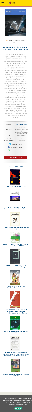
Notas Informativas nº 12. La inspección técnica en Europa (16, 266)
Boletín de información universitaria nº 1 (15, 332)
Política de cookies (21, 405)
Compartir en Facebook (17, 147)
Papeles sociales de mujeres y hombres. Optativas (16, 187)
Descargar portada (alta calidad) (16, 41)
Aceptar (18, 408)
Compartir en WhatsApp (16, 150)
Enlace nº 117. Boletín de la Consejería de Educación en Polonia (16, 208)
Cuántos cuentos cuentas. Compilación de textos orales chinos (15, 287)
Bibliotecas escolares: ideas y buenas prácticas (16, 375)
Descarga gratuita (15, 157)
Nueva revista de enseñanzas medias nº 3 (16, 228)
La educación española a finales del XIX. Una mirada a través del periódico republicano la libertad (16, 311)
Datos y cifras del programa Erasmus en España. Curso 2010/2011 (15, 245)
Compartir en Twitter (16, 144)
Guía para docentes (21, 124)
